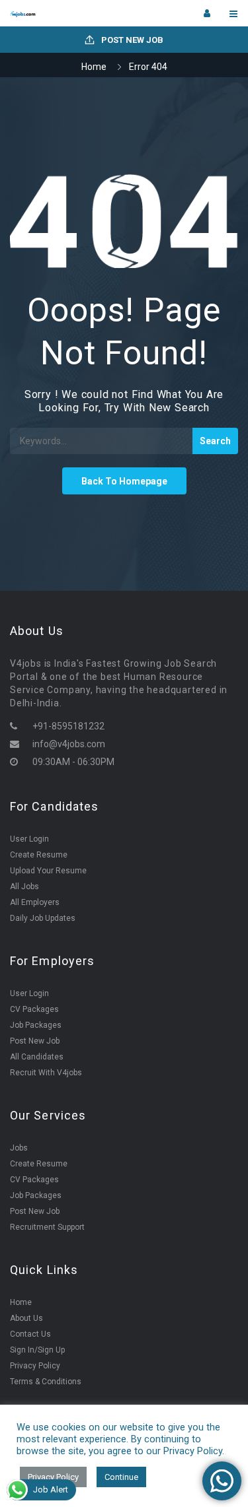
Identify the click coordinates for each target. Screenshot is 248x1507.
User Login (29, 839)
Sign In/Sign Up (37, 1350)
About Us (26, 1318)
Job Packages (36, 1025)
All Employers (35, 902)
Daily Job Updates (42, 918)
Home (93, 66)
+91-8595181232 (68, 726)
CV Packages (34, 1009)
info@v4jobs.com (68, 744)
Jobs (19, 1148)
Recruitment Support (47, 1227)
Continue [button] (121, 1477)
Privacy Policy (35, 1365)
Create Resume (38, 854)
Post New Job (131, 40)
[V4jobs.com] (67, 13)
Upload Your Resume (48, 870)
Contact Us (30, 1334)
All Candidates (36, 1056)
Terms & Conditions (45, 1381)
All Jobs (24, 886)
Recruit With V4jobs (46, 1072)
